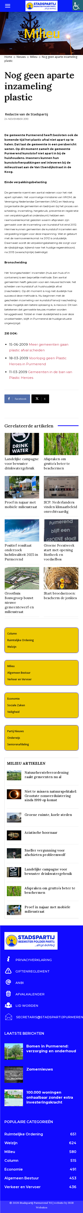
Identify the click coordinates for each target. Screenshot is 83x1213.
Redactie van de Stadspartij (26, 114)
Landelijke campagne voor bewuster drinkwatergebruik (22, 463)
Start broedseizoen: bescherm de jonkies (60, 595)
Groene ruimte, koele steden (48, 815)
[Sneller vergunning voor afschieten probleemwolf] (14, 853)
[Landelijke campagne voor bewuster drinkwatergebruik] (22, 444)
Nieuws (21, 57)
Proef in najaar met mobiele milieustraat (21, 504)
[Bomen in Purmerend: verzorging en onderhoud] (13, 1051)
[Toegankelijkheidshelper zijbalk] (77, 5)
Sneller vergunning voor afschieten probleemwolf (45, 852)
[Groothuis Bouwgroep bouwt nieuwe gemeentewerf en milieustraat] (22, 578)
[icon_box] (28, 959)
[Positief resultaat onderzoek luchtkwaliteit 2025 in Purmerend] (22, 530)
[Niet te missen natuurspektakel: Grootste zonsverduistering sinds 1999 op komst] (14, 794)
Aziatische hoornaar (41, 832)
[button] (7, 6)
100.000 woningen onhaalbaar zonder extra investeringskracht (49, 1097)
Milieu (33, 57)
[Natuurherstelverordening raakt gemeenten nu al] (14, 775)
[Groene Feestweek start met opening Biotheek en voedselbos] (61, 530)
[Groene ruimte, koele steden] (14, 818)
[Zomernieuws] (13, 1074)
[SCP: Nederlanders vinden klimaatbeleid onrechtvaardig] (61, 487)
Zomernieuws (39, 1069)
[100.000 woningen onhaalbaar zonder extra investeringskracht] (13, 1097)
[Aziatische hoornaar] (14, 835)
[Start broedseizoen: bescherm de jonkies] (61, 578)
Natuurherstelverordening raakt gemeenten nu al (47, 774)
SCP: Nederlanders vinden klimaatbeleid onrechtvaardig (60, 507)
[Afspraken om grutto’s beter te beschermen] (61, 444)
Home (8, 57)
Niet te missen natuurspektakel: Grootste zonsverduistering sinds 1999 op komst (51, 795)
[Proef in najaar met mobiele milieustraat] (22, 487)
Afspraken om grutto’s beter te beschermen (57, 463)
